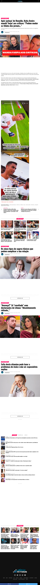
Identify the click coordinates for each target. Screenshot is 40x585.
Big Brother (31, 577)
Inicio (4, 577)
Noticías (17, 577)
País (14, 577)
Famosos (21, 577)
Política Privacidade (21, 579)
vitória (8, 205)
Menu (7, 577)
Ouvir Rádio (10, 577)
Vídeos (27, 579)
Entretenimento (26, 577)
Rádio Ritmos (7, 32)
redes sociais (3, 205)
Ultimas (35, 577)
